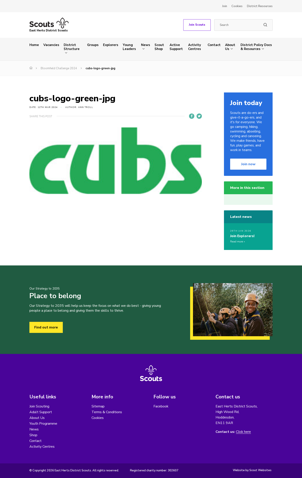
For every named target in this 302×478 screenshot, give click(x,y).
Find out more (46, 327)
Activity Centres (194, 47)
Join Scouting (39, 406)
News (145, 45)
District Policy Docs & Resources (256, 47)
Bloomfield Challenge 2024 (59, 68)
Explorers (110, 45)
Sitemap (98, 406)
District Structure (72, 47)
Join (224, 6)
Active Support (176, 47)
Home (34, 45)
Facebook (160, 406)
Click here (243, 432)
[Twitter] (199, 116)
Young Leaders (129, 47)
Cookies (237, 6)
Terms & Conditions (107, 412)
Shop (33, 435)
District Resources (260, 6)
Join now (248, 164)
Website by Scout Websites (252, 470)
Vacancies (51, 45)
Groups (93, 45)
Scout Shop (159, 47)
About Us (230, 47)
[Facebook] (191, 116)
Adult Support (40, 412)
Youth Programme (43, 423)
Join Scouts (197, 25)
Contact (214, 45)
